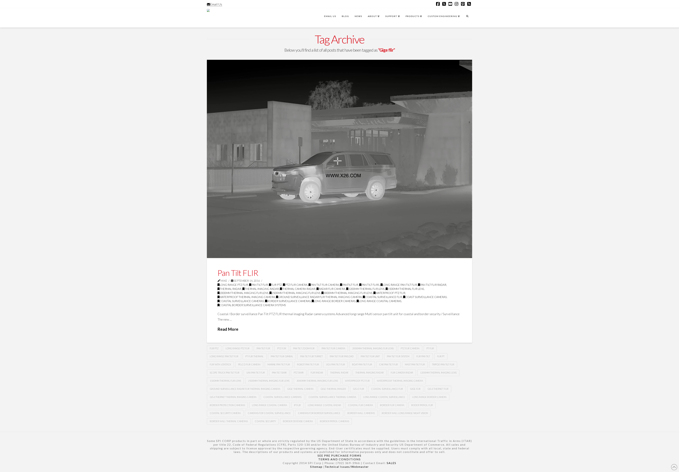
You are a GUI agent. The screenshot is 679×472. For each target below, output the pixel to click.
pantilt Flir (350, 284)
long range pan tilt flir (400, 284)
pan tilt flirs (370, 284)
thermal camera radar (298, 288)
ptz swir (299, 372)
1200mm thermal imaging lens (438, 372)
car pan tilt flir (388, 364)
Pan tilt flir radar (433, 284)
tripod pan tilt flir (443, 364)
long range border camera (429, 397)
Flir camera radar (402, 372)
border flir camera (392, 405)
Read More (227, 329)
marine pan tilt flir (279, 364)
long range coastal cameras (380, 301)
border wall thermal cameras (229, 421)
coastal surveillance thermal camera (332, 397)
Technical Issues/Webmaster (347, 466)
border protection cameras (227, 405)
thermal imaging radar (262, 288)
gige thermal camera (300, 388)
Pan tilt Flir (259, 284)
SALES (391, 463)
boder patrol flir (422, 405)
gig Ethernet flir (438, 388)
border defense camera (298, 421)
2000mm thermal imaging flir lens (244, 292)
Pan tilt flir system (398, 356)
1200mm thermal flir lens (366, 288)
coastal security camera (225, 413)
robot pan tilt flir (308, 364)
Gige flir (415, 388)
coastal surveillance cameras (242, 301)
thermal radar (230, 288)
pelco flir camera (249, 364)
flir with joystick (220, 364)
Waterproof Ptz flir (357, 380)
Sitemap (316, 466)
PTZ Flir (281, 348)
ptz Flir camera (296, 284)
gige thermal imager (333, 388)
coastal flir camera (360, 405)
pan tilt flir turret (311, 356)
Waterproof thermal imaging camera (247, 297)
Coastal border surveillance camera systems (253, 305)
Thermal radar (339, 372)
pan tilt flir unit (370, 356)
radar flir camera (332, 288)
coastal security (265, 421)
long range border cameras (335, 301)
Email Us (216, 4)
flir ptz (214, 348)
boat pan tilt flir (362, 364)
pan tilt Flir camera (325, 284)
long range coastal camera (269, 405)
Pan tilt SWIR (279, 372)
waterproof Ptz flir (390, 292)
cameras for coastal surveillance (269, 413)
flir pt (441, 356)
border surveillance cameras (289, 301)
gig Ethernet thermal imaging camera (233, 397)
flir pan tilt (423, 356)
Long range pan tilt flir (224, 356)
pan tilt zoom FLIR (304, 348)
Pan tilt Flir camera (333, 348)
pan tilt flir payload (342, 356)
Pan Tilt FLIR (237, 273)
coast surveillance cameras (426, 297)
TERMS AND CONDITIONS (339, 459)
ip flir (297, 405)
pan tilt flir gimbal (282, 356)
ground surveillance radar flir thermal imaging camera (320, 297)
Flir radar (317, 372)
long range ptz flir (234, 284)
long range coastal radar (324, 405)
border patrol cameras (334, 421)
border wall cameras (361, 413)
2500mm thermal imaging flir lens (296, 292)
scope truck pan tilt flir (224, 372)
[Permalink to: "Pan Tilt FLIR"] (339, 159)
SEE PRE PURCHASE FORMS (339, 455)
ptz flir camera (410, 348)
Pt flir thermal (254, 356)
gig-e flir (358, 388)
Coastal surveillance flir (383, 297)
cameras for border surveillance (319, 413)
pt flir (430, 348)
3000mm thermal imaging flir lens (348, 292)
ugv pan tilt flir (335, 364)
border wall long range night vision (405, 413)
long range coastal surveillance (384, 397)
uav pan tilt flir (255, 372)
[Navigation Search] (467, 18)
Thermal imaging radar (369, 372)
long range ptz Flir (237, 348)
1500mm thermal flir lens (406, 288)
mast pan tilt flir (415, 364)
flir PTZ (276, 284)
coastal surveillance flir (387, 388)
